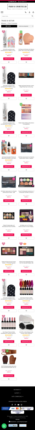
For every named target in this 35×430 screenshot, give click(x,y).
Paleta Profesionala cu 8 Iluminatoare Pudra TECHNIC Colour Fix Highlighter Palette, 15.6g (9, 226)
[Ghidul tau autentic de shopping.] (22, 425)
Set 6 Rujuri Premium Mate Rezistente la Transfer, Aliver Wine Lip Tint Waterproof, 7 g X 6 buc (26, 298)
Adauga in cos (9, 58)
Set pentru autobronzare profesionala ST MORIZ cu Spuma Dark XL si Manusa (9, 123)
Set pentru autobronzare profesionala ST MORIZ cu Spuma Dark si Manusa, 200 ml (9, 86)
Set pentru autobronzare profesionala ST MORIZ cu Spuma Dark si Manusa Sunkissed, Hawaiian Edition (9, 50)
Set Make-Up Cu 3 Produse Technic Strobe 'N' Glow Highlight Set (26, 226)
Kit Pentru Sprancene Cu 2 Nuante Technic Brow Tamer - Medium (26, 157)
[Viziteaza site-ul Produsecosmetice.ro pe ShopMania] (13, 425)
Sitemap (17, 419)
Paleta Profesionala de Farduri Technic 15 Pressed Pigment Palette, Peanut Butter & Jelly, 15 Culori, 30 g (8, 262)
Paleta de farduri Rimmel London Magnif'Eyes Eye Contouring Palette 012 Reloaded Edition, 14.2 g (26, 86)
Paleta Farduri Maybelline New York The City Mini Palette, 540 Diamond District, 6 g (26, 262)
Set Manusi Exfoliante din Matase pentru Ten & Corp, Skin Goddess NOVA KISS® (26, 50)
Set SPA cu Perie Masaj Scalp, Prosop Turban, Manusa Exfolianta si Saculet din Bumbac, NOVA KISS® (26, 332)
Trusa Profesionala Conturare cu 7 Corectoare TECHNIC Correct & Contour (26, 192)
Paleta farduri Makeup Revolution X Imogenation (26, 123)
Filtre (9, 26)
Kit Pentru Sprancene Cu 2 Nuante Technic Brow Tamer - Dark (9, 192)
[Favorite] (9, 62)
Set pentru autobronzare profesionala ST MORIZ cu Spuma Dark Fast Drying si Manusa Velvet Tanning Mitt (9, 298)
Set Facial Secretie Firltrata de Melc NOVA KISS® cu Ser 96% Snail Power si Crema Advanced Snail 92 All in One (8, 157)
